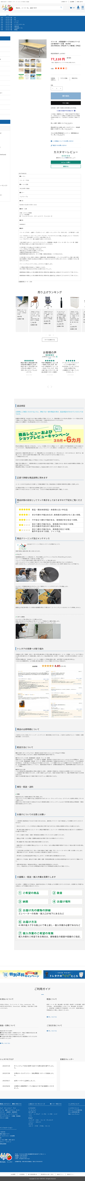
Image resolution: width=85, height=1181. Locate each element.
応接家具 (8, 1112)
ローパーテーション (13, 1114)
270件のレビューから (48, 356)
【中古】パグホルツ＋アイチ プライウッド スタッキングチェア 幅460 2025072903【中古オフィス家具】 (35, 316)
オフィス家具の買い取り (74, 1112)
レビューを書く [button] (66, 162)
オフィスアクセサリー (5, 1116)
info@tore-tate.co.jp (24, 1158)
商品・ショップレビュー (74, 1114)
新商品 (16, 29)
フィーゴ (43, 1120)
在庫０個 (16, 26)
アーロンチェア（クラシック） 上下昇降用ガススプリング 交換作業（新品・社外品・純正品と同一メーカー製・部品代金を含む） (61, 316)
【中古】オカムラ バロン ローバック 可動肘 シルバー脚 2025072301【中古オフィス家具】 (48, 315)
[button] (74, 110)
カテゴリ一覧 (9, 17)
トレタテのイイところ (73, 1108)
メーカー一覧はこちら (56, 1103)
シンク (55, 1114)
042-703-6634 (23, 1155)
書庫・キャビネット (10, 1110)
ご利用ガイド (64, 1)
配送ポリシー (70, 1174)
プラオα (41, 1126)
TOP (2, 17)
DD (15, 19)
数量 (52, 85)
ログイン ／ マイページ (5, 1141)
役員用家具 (14, 1112)
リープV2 (44, 1114)
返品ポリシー (60, 1174)
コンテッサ (31, 1120)
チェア (1, 1108)
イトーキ (16, 21)
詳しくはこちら (52, 1017)
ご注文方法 (2, 1132)
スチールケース (32, 1112)
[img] (50, 355)
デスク (14, 1108)
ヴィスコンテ (50, 1120)
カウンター (2, 1112)
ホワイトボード (3, 1114)
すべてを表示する (49, 340)
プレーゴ (47, 1126)
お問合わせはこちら (22, 456)
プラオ (36, 1126)
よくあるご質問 (3, 1139)
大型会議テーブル (18, 28)
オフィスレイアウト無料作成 (75, 1110)
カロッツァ (38, 1122)
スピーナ (31, 1126)
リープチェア (37, 1114)
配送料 (56, 62)
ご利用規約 (22, 1174)
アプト (30, 1116)
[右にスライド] (53, 335)
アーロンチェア (32, 1110)
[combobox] (38, 8)
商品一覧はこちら (17, 1103)
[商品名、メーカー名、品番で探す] (61, 7)
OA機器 (13, 1116)
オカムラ (30, 1118)
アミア (30, 1114)
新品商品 (18, 1116)
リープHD (50, 1114)
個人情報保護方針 (32, 1174)
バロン (37, 1120)
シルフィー (31, 1122)
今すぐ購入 (66, 103)
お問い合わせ (80, 1)
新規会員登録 (3, 1143)
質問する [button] (66, 166)
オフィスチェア (8, 1108)
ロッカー (18, 1110)
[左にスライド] (46, 335)
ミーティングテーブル (19, 24)
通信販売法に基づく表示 (47, 1174)
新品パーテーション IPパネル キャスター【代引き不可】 (21, 312)
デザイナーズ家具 (4, 1118)
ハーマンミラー (32, 1108)
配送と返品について (4, 1133)
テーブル (16, 22)
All (15, 17)
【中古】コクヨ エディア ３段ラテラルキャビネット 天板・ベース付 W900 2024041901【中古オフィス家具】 (74, 316)
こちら (68, 123)
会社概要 (72, 1)
